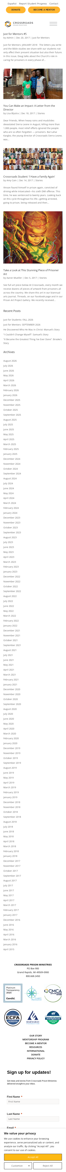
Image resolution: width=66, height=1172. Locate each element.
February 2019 (11, 792)
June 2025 (8, 429)
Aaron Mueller (14, 277)
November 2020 (11, 694)
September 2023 (12, 532)
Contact (53, 4)
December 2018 (11, 802)
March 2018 (9, 846)
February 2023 (11, 566)
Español (12, 4)
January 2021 (10, 684)
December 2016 (11, 919)
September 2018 (12, 816)
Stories (41, 113)
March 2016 (9, 939)
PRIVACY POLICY (36, 1058)
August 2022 (10, 596)
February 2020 (11, 738)
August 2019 (10, 767)
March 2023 (9, 561)
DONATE (35, 1054)
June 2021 (8, 659)
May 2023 (8, 552)
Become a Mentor (44, 10)
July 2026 (8, 365)
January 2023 (10, 571)
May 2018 (8, 836)
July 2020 (8, 713)
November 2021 (11, 635)
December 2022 (11, 576)
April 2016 (8, 934)
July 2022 (8, 601)
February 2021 (11, 679)
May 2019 (8, 777)
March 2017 (9, 905)
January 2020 (10, 743)
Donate (15, 10)
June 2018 (8, 831)
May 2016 (8, 929)
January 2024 (10, 512)
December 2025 (11, 399)
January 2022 (10, 625)
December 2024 (11, 458)
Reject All (48, 1165)
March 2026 (9, 385)
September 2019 (12, 762)
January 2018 (10, 856)
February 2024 (11, 507)
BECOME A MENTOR (36, 1043)
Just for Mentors (41, 37)
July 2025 (8, 424)
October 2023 (10, 527)
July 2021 (8, 655)
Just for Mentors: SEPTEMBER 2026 (21, 324)
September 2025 (12, 414)
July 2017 (8, 885)
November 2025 (11, 404)
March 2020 (9, 733)
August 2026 (10, 360)
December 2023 (11, 517)
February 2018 (11, 851)
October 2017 (10, 870)
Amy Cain (12, 180)
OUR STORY (35, 1035)
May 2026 (8, 375)
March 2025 (9, 444)
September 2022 (12, 591)
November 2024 (11, 463)
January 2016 (10, 944)
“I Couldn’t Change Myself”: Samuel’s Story (25, 334)
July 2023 (8, 542)
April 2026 (8, 380)
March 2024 (9, 502)
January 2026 (10, 395)
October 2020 (10, 699)
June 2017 (8, 890)
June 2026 (8, 370)
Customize (17, 1165)
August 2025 (10, 419)
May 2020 (8, 723)
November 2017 (11, 865)
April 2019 (8, 782)
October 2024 (10, 468)
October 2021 (10, 640)
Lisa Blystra (13, 113)
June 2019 (8, 772)
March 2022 (9, 615)
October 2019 (10, 758)
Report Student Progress (33, 4)
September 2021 (12, 645)
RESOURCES (35, 1047)
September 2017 (12, 875)
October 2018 (10, 811)
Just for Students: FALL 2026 (18, 319)
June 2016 (8, 924)
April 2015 (8, 949)
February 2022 (11, 620)
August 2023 (10, 537)
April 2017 (8, 900)
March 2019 (9, 787)
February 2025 (11, 448)
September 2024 (12, 473)
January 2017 (10, 914)
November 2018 (11, 807)
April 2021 (8, 669)
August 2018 (10, 821)
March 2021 (9, 674)
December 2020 (11, 689)
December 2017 (11, 860)
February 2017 (11, 909)
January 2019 (10, 797)
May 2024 (8, 493)
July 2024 (8, 483)
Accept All (33, 1157)
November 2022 (11, 581)
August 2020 (10, 709)
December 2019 (11, 748)
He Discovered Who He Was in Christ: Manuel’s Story (31, 329)
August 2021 (10, 650)
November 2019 (11, 753)
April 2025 (8, 439)
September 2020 (12, 704)
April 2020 (8, 728)
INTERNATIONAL (36, 1050)
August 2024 (10, 478)
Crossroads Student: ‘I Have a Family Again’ (29, 176)
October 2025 (10, 409)
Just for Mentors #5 (15, 34)
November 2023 (11, 522)
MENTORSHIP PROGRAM (35, 1039)
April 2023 (8, 556)
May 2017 (8, 895)
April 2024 (8, 498)
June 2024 (8, 488)
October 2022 (10, 586)
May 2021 (8, 664)
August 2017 (10, 880)
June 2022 (8, 605)
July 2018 (8, 826)
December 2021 (11, 630)
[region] (33, 1150)
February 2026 (11, 390)
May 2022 (8, 610)
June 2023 (8, 547)
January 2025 (10, 453)
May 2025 (8, 434)
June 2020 (8, 718)
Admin (10, 37)
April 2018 (8, 841)
